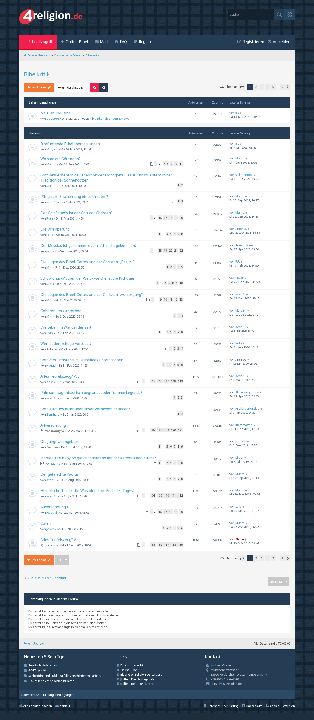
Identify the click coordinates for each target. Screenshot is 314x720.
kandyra (57, 431)
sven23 (51, 202)
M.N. (49, 267)
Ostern (46, 523)
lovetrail (51, 512)
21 (175, 250)
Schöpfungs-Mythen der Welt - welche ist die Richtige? (87, 278)
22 (181, 250)
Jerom (50, 529)
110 (166, 495)
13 (181, 299)
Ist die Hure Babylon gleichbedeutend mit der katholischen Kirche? (98, 457)
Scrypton (52, 118)
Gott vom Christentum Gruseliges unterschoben (81, 359)
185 (152, 544)
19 (175, 218)
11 (181, 164)
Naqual (51, 365)
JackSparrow (243, 175)
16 (160, 218)
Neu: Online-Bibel (56, 113)
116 (159, 381)
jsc (237, 112)
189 (166, 430)
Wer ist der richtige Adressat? (65, 343)
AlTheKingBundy (247, 392)
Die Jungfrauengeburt (59, 441)
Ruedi (239, 278)
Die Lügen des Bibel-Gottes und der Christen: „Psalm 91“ (89, 261)
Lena (49, 235)
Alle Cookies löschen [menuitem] (37, 706)
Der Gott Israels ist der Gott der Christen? (76, 212)
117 (166, 381)
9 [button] (282, 87)
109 (159, 495)
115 (152, 381)
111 (173, 495)
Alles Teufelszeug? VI (58, 539)
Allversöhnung (53, 425)
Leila (238, 506)
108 (152, 495)
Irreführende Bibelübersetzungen (70, 143)
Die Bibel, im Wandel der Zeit (65, 327)
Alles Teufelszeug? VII (59, 376)
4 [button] (267, 87)
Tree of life (243, 245)
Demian (52, 447)
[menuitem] (74, 42)
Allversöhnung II (54, 506)
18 (170, 218)
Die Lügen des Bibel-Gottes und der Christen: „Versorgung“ (91, 294)
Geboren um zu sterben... (61, 310)
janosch (51, 251)
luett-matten (243, 425)
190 (173, 430)
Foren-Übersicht (35, 643)
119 (180, 381)
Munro (51, 164)
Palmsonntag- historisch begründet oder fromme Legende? (91, 392)
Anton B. (241, 229)
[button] (242, 87)
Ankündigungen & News (112, 118)
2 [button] (256, 87)
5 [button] (273, 87)
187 (152, 430)
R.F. (237, 261)
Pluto (239, 539)
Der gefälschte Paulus (59, 474)
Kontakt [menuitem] (65, 706)
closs (50, 382)
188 (159, 430)
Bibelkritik (37, 74)
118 (173, 381)
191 (180, 430)
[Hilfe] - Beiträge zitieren (137, 684)
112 (180, 495)
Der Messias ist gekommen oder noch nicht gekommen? (88, 245)
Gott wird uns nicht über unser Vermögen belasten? (85, 408)
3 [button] (262, 87)
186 (159, 544)
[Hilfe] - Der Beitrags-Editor (139, 679)
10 (175, 164)
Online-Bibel (129, 670)
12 (175, 299)
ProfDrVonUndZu (247, 408)
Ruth (49, 218)
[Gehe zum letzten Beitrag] (241, 112)
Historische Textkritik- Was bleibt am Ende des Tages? (87, 490)
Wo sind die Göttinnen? (60, 158)
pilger (239, 457)
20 (181, 218)
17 (165, 218)
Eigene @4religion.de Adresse (141, 674)
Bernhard (53, 414)
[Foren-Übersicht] (52, 17)
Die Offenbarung (55, 229)
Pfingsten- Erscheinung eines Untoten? (74, 196)
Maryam (51, 149)
